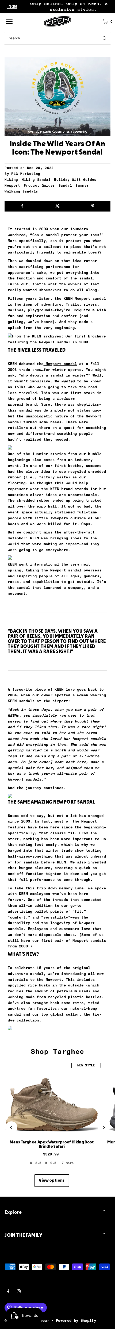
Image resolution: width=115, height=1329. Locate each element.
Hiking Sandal (36, 180)
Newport (12, 185)
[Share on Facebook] (22, 206)
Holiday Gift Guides (75, 180)
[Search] (104, 38)
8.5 (38, 1163)
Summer (82, 185)
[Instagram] (19, 1292)
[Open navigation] (9, 21)
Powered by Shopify (76, 1320)
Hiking (11, 180)
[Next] (104, 1127)
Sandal (65, 185)
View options (51, 1180)
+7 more (67, 1163)
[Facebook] (8, 1292)
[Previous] (11, 1127)
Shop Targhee (57, 1051)
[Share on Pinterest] (92, 206)
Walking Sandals (21, 191)
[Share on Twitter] (57, 206)
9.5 (53, 1163)
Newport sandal (60, 364)
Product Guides (39, 185)
